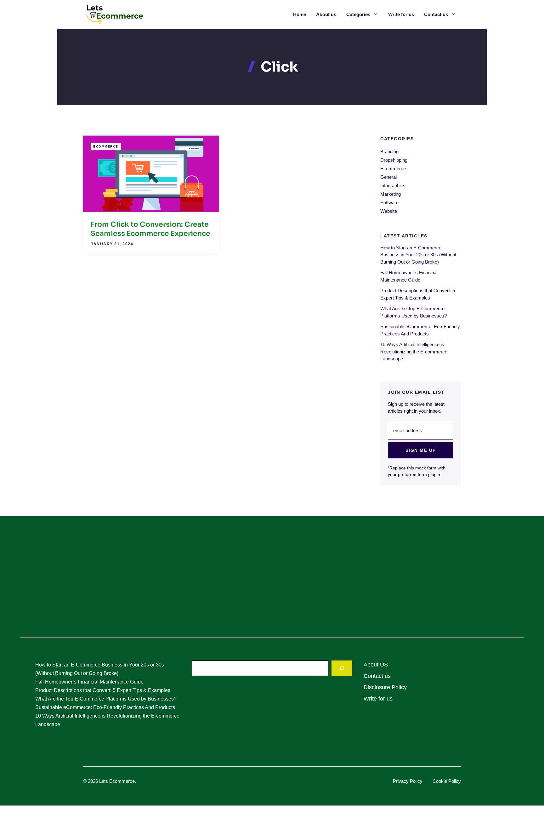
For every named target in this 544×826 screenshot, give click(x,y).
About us (326, 14)
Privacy (401, 781)
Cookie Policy (447, 781)
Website (388, 211)
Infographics (392, 185)
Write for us (401, 14)
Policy (416, 781)
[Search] (342, 668)
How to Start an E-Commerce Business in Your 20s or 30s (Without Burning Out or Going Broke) (418, 254)
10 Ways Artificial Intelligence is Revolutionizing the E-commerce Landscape (413, 351)
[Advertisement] (272, 580)
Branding (389, 151)
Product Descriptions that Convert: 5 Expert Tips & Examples (102, 690)
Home (299, 14)
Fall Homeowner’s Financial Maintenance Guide (89, 681)
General (388, 177)
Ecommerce (105, 146)
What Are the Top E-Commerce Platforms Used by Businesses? (106, 698)
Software (389, 202)
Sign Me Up (420, 449)
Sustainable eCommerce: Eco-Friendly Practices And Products (105, 707)
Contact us (436, 14)
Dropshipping (393, 160)
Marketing (390, 194)
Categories (358, 14)
